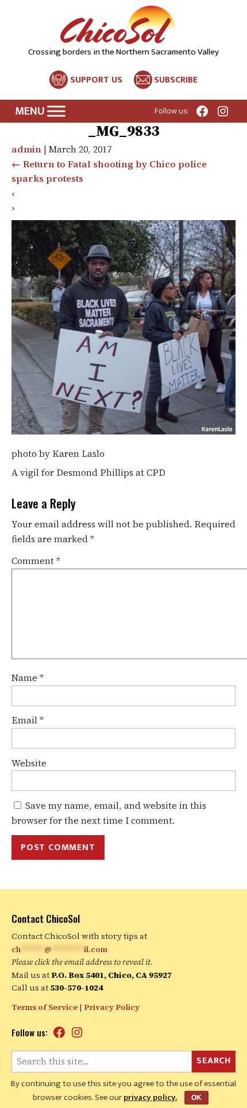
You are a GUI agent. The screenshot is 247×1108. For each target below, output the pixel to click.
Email (27, 720)
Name (27, 677)
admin (26, 149)
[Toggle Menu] (56, 111)
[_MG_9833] (123, 431)
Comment (35, 560)
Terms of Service (44, 1007)
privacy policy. (150, 1097)
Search (213, 1060)
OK (196, 1098)
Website (29, 763)
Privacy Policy (112, 1007)
